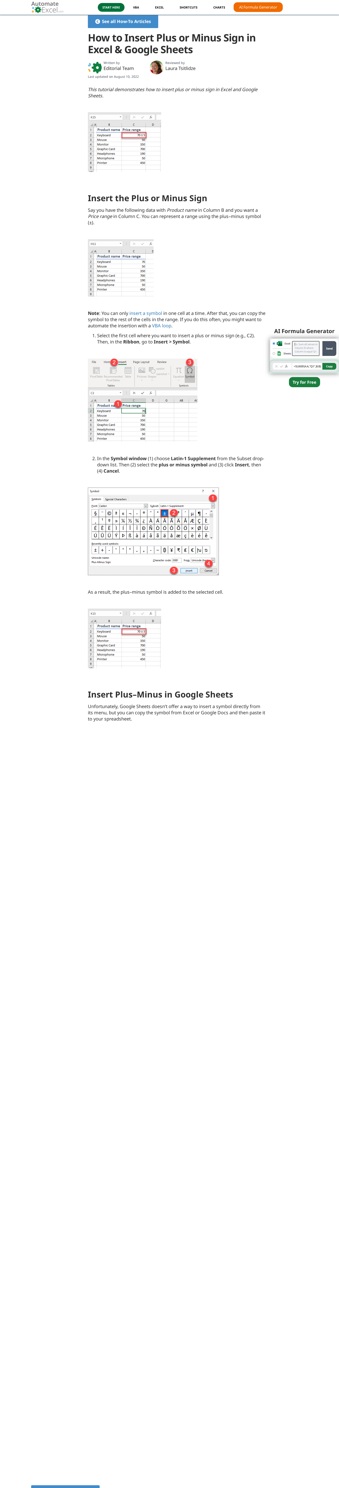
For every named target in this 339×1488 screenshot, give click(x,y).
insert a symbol (145, 313)
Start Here (111, 7)
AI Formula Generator (258, 7)
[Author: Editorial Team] (95, 67)
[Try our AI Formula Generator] (304, 355)
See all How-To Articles (126, 21)
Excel (159, 7)
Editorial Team (119, 68)
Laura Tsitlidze (180, 68)
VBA (136, 7)
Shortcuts (188, 7)
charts (219, 7)
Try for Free (304, 382)
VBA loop (161, 326)
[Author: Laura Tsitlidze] (157, 67)
